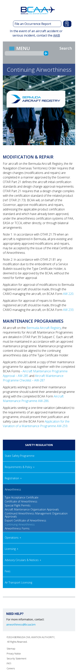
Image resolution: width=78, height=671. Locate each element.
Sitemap (11, 648)
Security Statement (16, 658)
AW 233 (68, 310)
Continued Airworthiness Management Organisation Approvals (36, 515)
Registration (12, 478)
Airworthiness (13, 489)
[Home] (38, 10)
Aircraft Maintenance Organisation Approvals (32, 509)
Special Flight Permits (17, 505)
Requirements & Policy (18, 467)
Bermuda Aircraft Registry (44, 328)
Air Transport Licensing (18, 582)
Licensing (10, 549)
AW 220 (68, 294)
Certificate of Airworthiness (21, 501)
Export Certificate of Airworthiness (25, 520)
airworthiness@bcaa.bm (21, 624)
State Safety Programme (19, 456)
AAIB (56, 35)
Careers (11, 668)
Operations (12, 537)
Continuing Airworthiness (20, 524)
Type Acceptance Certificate (21, 497)
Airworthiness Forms (17, 528)
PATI (9, 663)
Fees (7, 571)
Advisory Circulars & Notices (22, 560)
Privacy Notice (14, 653)
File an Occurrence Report (33, 24)
